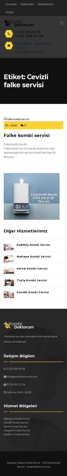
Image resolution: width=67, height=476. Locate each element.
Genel (13, 125)
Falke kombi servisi (27, 135)
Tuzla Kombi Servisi (32, 280)
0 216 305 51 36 (28, 32)
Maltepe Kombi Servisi (34, 256)
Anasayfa (11, 4)
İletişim (10, 12)
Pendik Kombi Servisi (33, 292)
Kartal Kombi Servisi (32, 268)
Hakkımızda (27, 4)
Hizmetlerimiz (45, 4)
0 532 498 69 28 (29, 36)
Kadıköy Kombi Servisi (33, 245)
